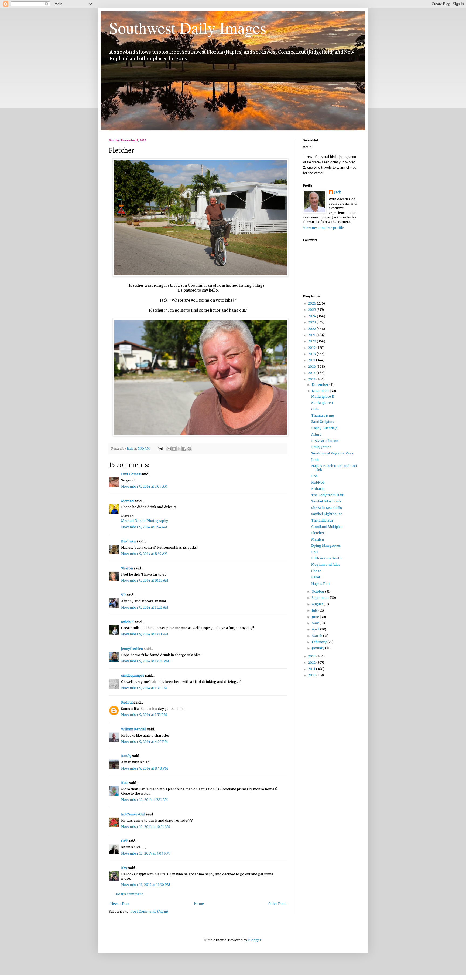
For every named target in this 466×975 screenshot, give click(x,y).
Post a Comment (129, 894)
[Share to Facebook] (184, 448)
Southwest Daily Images (187, 27)
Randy (126, 756)
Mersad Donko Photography (144, 521)
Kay (124, 868)
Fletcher (317, 533)
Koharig (318, 489)
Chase (316, 571)
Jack (337, 192)
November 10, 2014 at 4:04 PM (145, 853)
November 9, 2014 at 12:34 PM (145, 661)
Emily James (321, 447)
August (318, 604)
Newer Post (119, 904)
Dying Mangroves (326, 546)
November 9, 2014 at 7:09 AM (144, 486)
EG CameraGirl (133, 814)
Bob (314, 476)
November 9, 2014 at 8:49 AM (144, 554)
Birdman (128, 541)
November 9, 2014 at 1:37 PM (144, 688)
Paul (314, 552)
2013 (312, 656)
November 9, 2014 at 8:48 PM (144, 768)
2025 (312, 310)
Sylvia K (127, 622)
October (318, 591)
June (316, 617)
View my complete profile (323, 228)
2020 (312, 341)
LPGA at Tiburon (324, 441)
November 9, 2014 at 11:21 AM (144, 607)
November (321, 391)
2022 (312, 329)
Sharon (127, 568)
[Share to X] (179, 448)
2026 (312, 303)
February (319, 642)
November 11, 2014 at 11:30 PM (145, 885)
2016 (312, 367)
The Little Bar (322, 520)
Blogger (254, 940)
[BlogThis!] (174, 448)
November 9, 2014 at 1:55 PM (144, 715)
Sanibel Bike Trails (326, 501)
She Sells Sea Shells (326, 508)
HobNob (318, 482)
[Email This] (169, 448)
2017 (312, 360)
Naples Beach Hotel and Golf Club (334, 468)
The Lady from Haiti (327, 495)
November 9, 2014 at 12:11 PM (144, 634)
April (316, 629)
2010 (312, 675)
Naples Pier (320, 584)
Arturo (316, 434)
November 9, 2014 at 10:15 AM (144, 580)
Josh (315, 460)
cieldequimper (132, 675)
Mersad (127, 501)
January (318, 648)
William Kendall (133, 729)
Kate (124, 783)
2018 (312, 354)
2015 (312, 373)
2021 (312, 335)
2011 (312, 669)
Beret (315, 577)
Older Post (277, 904)
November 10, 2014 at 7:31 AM (144, 800)
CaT (124, 841)
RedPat (127, 702)
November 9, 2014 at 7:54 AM (144, 527)
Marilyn (317, 539)
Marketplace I (322, 403)
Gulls (315, 409)
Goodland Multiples (326, 527)
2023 (312, 322)
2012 (312, 662)
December (320, 385)
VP (123, 595)
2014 (312, 379)
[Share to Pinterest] (189, 448)
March (317, 636)
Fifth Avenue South (326, 558)
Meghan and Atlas (325, 564)
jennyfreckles (132, 649)
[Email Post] (159, 448)
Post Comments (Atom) (149, 911)
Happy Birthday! (324, 428)
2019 (312, 348)
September (321, 598)
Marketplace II (322, 396)
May (316, 623)
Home (199, 904)
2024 (312, 316)
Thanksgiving (322, 415)
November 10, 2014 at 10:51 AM (145, 827)
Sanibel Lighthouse (326, 514)
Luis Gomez (131, 474)
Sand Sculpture (323, 422)
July (315, 610)
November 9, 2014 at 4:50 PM (144, 742)
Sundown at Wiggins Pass (332, 453)
